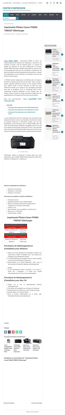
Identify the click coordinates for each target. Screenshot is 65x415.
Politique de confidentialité (29, 3)
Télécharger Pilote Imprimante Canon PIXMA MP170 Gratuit (23, 109)
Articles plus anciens (37, 403)
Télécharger (23, 229)
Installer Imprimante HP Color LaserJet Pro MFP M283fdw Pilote (56, 98)
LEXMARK (34, 14)
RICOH (45, 14)
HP (28, 14)
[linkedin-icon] (57, 3)
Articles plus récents (9, 403)
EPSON (17, 14)
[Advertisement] (22, 48)
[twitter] (9, 332)
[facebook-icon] (47, 3)
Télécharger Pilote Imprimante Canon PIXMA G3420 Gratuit (56, 67)
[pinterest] (13, 332)
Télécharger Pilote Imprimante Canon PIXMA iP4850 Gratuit (23, 107)
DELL (57, 14)
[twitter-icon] (50, 3)
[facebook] (5, 332)
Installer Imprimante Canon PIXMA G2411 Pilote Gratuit (55, 53)
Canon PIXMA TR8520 (11, 61)
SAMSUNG (51, 14)
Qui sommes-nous (7, 3)
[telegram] (20, 332)
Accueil (6, 14)
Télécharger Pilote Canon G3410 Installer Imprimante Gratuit (56, 82)
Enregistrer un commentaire (22, 34)
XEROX (40, 14)
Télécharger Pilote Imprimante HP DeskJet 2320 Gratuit (56, 113)
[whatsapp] (17, 332)
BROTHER (23, 14)
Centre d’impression (14, 8)
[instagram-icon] (54, 3)
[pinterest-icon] (60, 3)
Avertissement (17, 3)
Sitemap (40, 3)
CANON (12, 14)
